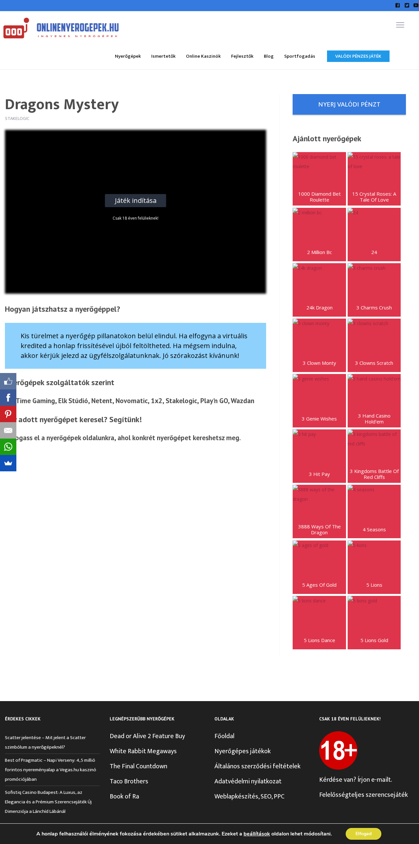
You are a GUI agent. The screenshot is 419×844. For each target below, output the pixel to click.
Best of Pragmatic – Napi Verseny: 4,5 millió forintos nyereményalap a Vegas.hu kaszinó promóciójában (50, 769)
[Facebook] (8, 397)
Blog (269, 56)
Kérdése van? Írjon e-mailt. (355, 779)
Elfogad (363, 834)
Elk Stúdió (73, 400)
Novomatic (132, 400)
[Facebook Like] (8, 381)
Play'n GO (214, 400)
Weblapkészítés (236, 796)
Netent (101, 400)
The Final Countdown (138, 766)
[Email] (8, 430)
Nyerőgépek (128, 56)
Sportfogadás (299, 56)
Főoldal (224, 736)
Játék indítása (135, 200)
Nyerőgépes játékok (242, 751)
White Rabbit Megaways (143, 751)
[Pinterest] (8, 414)
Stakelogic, (182, 400)
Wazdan (242, 400)
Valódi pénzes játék (358, 56)
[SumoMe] (8, 463)
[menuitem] (128, 56)
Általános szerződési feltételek (257, 766)
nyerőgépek (63, 437)
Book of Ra (124, 796)
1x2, (157, 400)
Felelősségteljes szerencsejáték (363, 794)
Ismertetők (163, 56)
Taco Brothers (129, 781)
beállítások (257, 834)
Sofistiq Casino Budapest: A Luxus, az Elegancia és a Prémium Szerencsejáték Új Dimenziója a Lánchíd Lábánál (48, 801)
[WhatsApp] (8, 447)
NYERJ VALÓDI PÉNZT (349, 104)
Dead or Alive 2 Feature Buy (147, 736)
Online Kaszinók (203, 56)
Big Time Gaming (30, 400)
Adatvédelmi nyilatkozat (248, 781)
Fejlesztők (242, 56)
